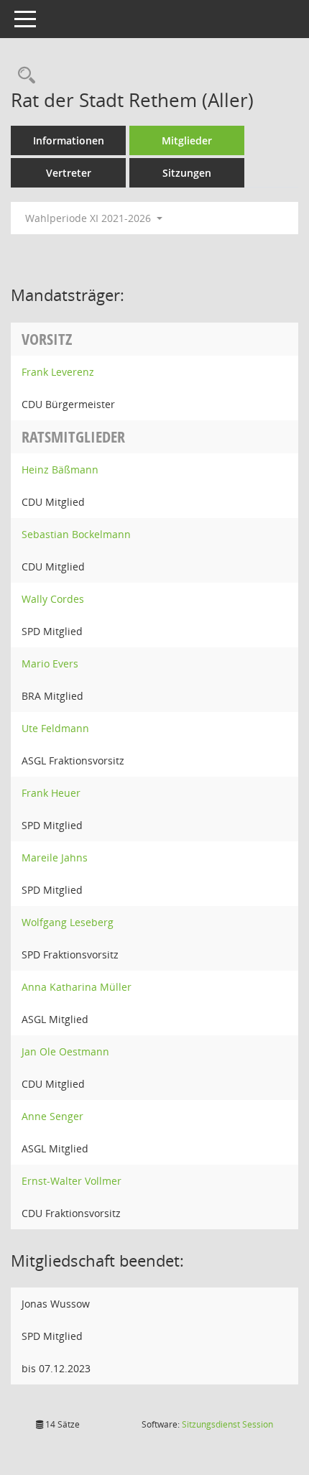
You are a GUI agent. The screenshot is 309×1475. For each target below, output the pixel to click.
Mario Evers (50, 663)
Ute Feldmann (55, 728)
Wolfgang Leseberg (68, 922)
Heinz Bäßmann (60, 469)
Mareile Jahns (55, 857)
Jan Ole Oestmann (65, 1051)
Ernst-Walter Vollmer (71, 1181)
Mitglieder (187, 140)
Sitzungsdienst (227, 1424)
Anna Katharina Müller (77, 987)
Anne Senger (52, 1116)
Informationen (68, 140)
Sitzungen (186, 173)
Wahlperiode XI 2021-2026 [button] (89, 218)
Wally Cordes (53, 599)
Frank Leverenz (58, 372)
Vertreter (68, 173)
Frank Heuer (51, 793)
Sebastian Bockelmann (76, 534)
